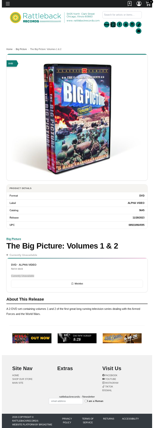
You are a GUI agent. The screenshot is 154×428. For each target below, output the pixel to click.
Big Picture (21, 49)
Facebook (111, 375)
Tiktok (109, 386)
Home (9, 49)
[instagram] (132, 24)
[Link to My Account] (139, 4)
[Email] (138, 31)
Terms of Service (88, 420)
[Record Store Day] (113, 24)
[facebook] (119, 24)
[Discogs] (106, 24)
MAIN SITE (17, 383)
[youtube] (126, 24)
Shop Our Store (22, 379)
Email (108, 390)
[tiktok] (138, 24)
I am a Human (95, 401)
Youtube (110, 379)
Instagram (111, 383)
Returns (108, 418)
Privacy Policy (67, 420)
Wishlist (79, 283)
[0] (148, 4)
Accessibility (130, 418)
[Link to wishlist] (129, 4)
